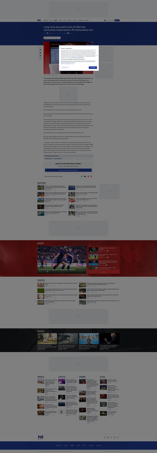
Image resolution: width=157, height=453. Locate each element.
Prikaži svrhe (64, 67)
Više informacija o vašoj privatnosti (77, 57)
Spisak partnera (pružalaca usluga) (67, 63)
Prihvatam (93, 67)
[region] (79, 58)
